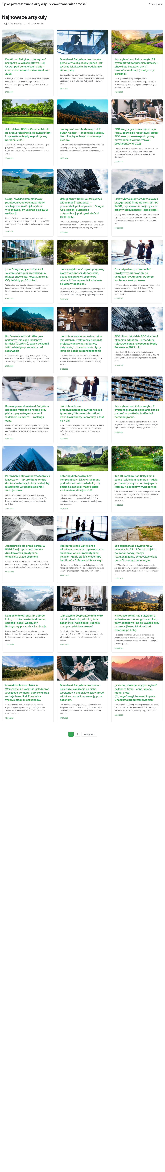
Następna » (89, 734)
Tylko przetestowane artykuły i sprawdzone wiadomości (44, 4)
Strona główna (156, 4)
